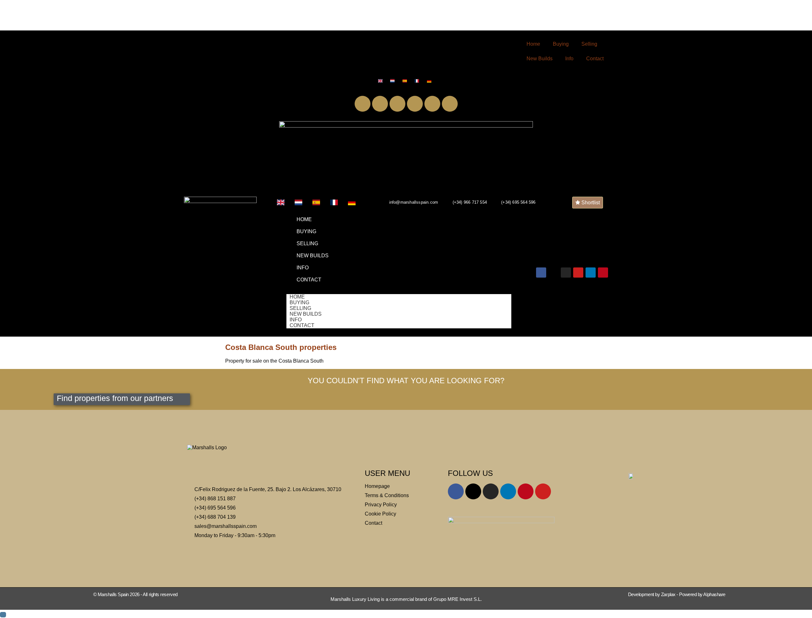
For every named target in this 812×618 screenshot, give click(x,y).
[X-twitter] (380, 104)
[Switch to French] (418, 81)
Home (533, 44)
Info (569, 58)
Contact (595, 58)
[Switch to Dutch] (393, 81)
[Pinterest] (450, 104)
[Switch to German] (430, 81)
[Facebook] (362, 104)
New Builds (540, 58)
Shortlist (590, 202)
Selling (589, 44)
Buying (561, 44)
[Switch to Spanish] (406, 81)
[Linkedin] (432, 104)
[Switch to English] (381, 81)
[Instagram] (397, 104)
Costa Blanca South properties (281, 347)
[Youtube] (415, 104)
